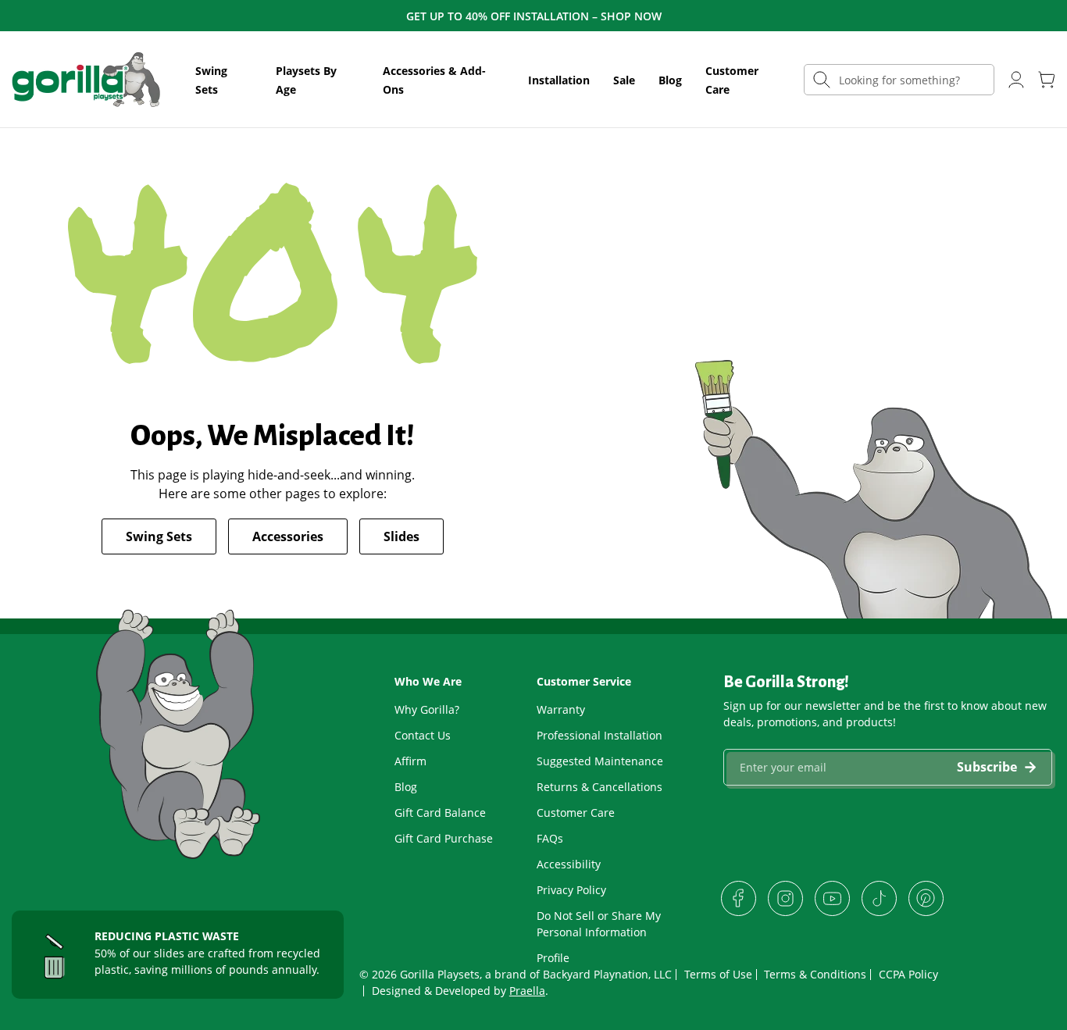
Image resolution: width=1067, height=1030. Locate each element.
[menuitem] (224, 79)
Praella (527, 990)
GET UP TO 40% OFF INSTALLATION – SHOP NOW (534, 16)
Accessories (287, 536)
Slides (401, 536)
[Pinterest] (926, 898)
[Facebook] (738, 898)
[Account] (1016, 79)
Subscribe (987, 766)
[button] (559, 80)
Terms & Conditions (815, 974)
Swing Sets (159, 536)
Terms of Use (718, 974)
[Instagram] (785, 898)
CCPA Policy (908, 974)
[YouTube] (832, 898)
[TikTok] (879, 898)
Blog (670, 80)
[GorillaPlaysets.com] (86, 80)
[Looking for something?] (822, 79)
